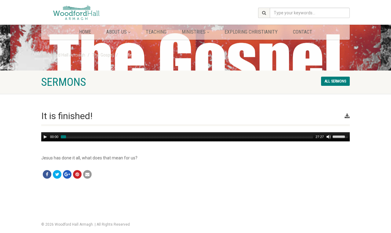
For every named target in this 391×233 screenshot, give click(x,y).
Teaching (156, 32)
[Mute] (328, 136)
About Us (116, 32)
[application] (195, 136)
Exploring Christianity (251, 32)
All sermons (335, 81)
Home (85, 32)
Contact (302, 32)
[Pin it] (77, 174)
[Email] (87, 174)
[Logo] (89, 13)
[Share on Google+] (67, 174)
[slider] (341, 136)
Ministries (194, 32)
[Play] (45, 136)
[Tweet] (57, 174)
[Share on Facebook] (47, 174)
